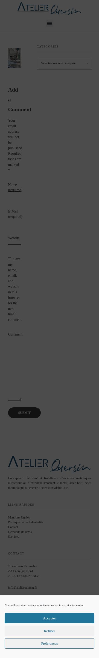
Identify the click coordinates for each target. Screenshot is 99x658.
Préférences (49, 643)
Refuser (49, 631)
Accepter (49, 618)
